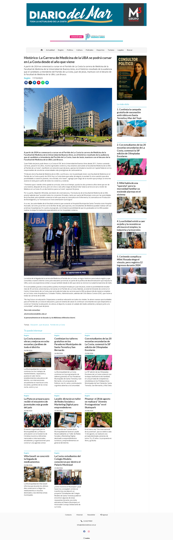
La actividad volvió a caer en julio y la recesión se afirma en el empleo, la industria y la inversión (131, 225)
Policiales (89, 50)
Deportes (100, 50)
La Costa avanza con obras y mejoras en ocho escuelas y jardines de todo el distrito (36, 343)
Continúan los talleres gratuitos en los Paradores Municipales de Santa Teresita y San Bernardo (67, 344)
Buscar (129, 50)
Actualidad (50, 50)
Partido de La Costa (57, 325)
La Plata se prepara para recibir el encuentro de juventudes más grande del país (36, 403)
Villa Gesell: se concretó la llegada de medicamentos (36, 459)
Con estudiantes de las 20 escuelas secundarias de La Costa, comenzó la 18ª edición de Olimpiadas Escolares (98, 344)
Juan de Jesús (44, 325)
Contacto (68, 515)
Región (61, 50)
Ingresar (105, 515)
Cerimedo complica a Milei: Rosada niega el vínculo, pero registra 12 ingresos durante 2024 (130, 261)
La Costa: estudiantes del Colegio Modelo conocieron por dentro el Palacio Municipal (67, 460)
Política (70, 50)
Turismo (111, 50)
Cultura (79, 50)
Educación (34, 325)
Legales (121, 50)
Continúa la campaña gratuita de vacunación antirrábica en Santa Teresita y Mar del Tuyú (129, 113)
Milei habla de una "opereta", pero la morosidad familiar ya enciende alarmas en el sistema (129, 189)
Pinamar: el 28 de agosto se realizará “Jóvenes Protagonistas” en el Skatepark (97, 403)
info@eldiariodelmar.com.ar (86, 525)
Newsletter (91, 515)
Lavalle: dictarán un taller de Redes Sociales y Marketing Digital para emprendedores (67, 403)
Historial (79, 515)
